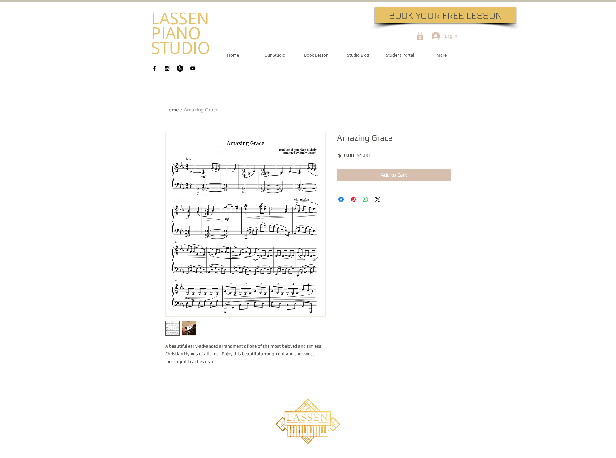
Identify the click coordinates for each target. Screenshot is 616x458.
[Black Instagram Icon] (167, 68)
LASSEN (180, 18)
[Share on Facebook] (341, 199)
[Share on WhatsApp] (365, 199)
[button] (420, 36)
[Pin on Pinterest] (353, 199)
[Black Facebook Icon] (154, 68)
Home (172, 110)
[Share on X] (377, 199)
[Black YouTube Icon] (193, 68)
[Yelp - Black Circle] (180, 68)
